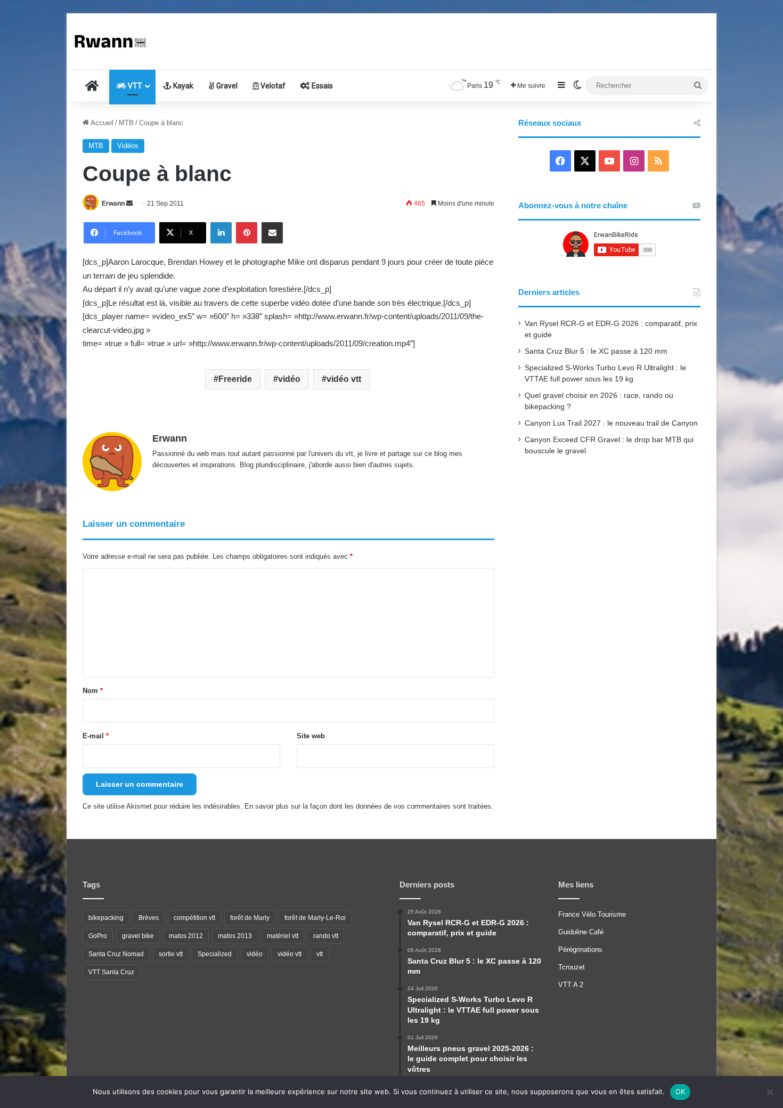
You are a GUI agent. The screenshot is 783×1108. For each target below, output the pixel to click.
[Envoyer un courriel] (129, 203)
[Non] (769, 1092)
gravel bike (138, 936)
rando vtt (325, 936)
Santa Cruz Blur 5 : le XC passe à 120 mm (596, 351)
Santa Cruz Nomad (116, 954)
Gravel (226, 86)
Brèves (148, 918)
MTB (126, 123)
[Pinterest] (246, 232)
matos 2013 (235, 936)
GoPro (97, 936)
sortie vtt (171, 954)
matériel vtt (282, 936)
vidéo (289, 379)
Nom (93, 691)
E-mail (96, 736)
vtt (319, 954)
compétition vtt (194, 918)
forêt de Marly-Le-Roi (315, 918)
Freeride (235, 379)
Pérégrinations (580, 950)
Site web (311, 736)
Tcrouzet (571, 967)
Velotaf (272, 86)
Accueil (101, 123)
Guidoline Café (580, 932)
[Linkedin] (221, 232)
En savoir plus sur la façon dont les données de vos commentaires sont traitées (367, 806)
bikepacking (106, 918)
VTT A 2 (570, 985)
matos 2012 (186, 936)
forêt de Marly (250, 918)
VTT (134, 86)
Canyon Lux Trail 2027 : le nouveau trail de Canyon (611, 423)
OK (680, 1091)
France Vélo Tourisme (592, 914)
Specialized (215, 954)
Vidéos (127, 146)
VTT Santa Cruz (111, 972)
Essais (321, 86)
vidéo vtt (344, 379)
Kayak (182, 86)
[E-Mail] (272, 232)
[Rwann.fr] (114, 41)
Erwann (113, 203)
